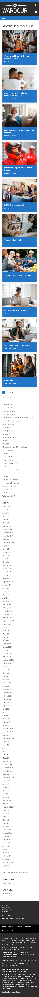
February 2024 (7, 604)
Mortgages (6, 444)
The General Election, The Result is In (15, 873)
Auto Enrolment (7, 404)
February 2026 (7, 526)
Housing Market (7, 431)
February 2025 (7, 565)
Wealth (4, 493)
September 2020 (8, 738)
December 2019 (7, 768)
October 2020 (7, 735)
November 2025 (7, 536)
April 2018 (5, 823)
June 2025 (6, 552)
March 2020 (6, 758)
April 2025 (5, 559)
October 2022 (7, 657)
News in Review (7, 450)
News (4, 931)
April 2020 (5, 755)
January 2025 (7, 568)
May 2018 (5, 820)
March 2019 (6, 797)
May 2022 (5, 673)
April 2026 (5, 519)
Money (4, 440)
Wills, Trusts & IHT (8, 496)
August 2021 (6, 702)
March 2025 (6, 562)
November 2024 (7, 575)
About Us (10, 926)
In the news (6, 893)
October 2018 (7, 804)
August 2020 (6, 742)
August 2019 (6, 781)
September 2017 (8, 839)
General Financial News (10, 421)
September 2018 (8, 807)
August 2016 (6, 866)
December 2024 (7, 572)
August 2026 (6, 506)
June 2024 (6, 591)
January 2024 (7, 608)
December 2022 (7, 650)
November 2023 (7, 614)
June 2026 (6, 513)
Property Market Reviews (10, 463)
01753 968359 (8, 915)
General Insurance (8, 424)
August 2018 (6, 810)
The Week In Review (9, 486)
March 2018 (6, 826)
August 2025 (6, 546)
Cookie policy (6, 992)
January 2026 (7, 529)
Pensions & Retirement (10, 457)
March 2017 (6, 853)
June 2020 (6, 748)
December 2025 (7, 533)
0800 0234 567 (6, 988)
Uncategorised (7, 489)
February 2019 (7, 800)
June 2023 (6, 631)
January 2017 (7, 859)
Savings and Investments (10, 483)
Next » (11, 392)
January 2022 (7, 686)
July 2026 (5, 510)
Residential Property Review (12, 470)
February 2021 (7, 722)
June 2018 (6, 817)
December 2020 (7, 728)
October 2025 (7, 539)
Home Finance (7, 427)
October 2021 (7, 696)
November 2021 (7, 693)
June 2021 (6, 709)
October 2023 (7, 617)
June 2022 (6, 670)
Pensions (5, 453)
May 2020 (5, 751)
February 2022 (7, 683)
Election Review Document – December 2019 (17, 418)
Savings (5, 476)
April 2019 (5, 794)
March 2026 (6, 523)
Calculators (27, 926)
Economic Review (8, 414)
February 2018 (7, 830)
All (3, 401)
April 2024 (5, 598)
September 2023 (8, 621)
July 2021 (5, 706)
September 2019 (8, 777)
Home (4, 926)
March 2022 (6, 679)
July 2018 (5, 813)
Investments (6, 434)
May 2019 (5, 790)
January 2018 (7, 833)
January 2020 (7, 764)
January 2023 (7, 647)
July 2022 (5, 666)
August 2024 (6, 585)
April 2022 (5, 676)
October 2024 (7, 578)
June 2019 (6, 787)
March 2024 (6, 601)
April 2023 (5, 637)
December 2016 (7, 862)
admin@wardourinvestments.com (14, 918)
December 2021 (7, 689)
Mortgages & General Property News (14, 447)
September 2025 (8, 542)
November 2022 (7, 653)
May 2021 (5, 712)
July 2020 (5, 745)
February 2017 (7, 856)
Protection (5, 466)
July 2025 (5, 549)
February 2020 (7, 761)
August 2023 (6, 624)
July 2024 (5, 588)
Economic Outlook (8, 411)
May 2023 (5, 634)
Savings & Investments (10, 480)
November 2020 (7, 732)
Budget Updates (7, 408)
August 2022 (6, 663)
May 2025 (5, 555)
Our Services (19, 926)
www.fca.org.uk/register (10, 960)
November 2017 (7, 836)
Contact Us (10, 931)
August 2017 (6, 843)
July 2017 (5, 846)
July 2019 (5, 784)
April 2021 (5, 715)
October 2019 (7, 774)
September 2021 (8, 699)
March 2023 (6, 640)
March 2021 (6, 719)
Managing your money (9, 437)
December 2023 (7, 611)
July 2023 (5, 627)
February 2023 (7, 644)
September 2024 (8, 582)
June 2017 (6, 849)
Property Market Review (10, 460)
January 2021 (7, 725)
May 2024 (5, 595)
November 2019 (7, 771)
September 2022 (8, 660)
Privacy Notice (16, 992)
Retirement (6, 473)
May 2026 (5, 516)
